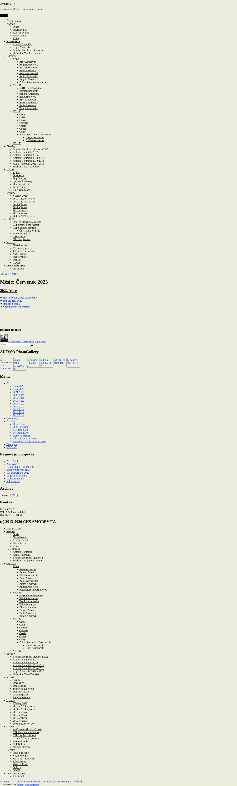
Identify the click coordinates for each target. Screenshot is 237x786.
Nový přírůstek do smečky (16, 306)
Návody (10, 242)
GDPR (16, 262)
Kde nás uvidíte (21, 32)
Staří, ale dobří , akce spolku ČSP (20, 297)
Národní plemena (21, 239)
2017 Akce (18, 403)
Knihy (16, 38)
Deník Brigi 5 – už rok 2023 (20, 466)
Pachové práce (20, 187)
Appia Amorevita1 (28, 73)
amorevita (13, 341)
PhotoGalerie (19, 35)
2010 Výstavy (20, 213)
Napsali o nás (20, 29)
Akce (31, 341)
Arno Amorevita (27, 61)
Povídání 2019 (20, 432)
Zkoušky (10, 146)
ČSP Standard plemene (24, 227)
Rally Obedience (21, 189)
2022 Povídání (20, 427)
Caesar (22, 114)
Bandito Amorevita (29, 93)
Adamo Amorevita (28, 64)
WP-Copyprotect (32, 784)
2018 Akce (18, 400)
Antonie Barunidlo (22, 44)
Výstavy (10, 192)
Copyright (11, 444)
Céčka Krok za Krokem (25, 438)
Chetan (20, 784)
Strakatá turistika (11, 303)
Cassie (22, 125)
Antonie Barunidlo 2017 (25, 152)
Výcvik (10, 169)
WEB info (11, 447)
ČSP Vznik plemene (29, 230)
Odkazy (17, 259)
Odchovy (11, 56)
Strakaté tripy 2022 (12, 300)
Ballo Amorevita (27, 96)
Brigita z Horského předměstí (28, 50)
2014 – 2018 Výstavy (24, 201)
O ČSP (10, 219)
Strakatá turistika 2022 (17, 472)
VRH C (17, 111)
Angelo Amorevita (28, 79)
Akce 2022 (40, 341)
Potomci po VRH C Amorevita (35, 134)
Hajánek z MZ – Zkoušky (26, 166)
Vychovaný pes (21, 248)
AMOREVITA (8, 4)
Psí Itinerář (18, 268)
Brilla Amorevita (27, 105)
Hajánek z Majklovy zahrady (27, 53)
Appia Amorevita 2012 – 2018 (28, 163)
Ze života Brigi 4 (15, 478)
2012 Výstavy (20, 207)
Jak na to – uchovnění (24, 251)
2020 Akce (18, 394)
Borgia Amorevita (28, 108)
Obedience (18, 175)
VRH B (17, 85)
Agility (16, 172)
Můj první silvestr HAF (18, 469)
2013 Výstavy (20, 204)
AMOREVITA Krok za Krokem (29, 441)
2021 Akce (18, 392)
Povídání (10, 421)
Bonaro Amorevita (28, 102)
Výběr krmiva (20, 254)
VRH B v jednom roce (31, 88)
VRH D (17, 143)
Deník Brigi (19, 424)
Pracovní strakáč (21, 233)
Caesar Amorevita (35, 137)
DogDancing (19, 178)
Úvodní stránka (14, 21)
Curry (22, 131)
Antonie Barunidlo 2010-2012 (28, 160)
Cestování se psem (15, 265)
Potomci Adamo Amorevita (33, 82)
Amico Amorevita (28, 76)
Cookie (23, 120)
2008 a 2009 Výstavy (24, 216)
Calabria (23, 123)
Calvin (22, 117)
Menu (3, 15)
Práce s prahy (13, 481)
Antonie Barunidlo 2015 (25, 155)
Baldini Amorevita (28, 90)
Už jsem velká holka (16, 475)
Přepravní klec (20, 256)
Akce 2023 (18, 386)
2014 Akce (18, 412)
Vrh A (16, 58)
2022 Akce (8, 290)
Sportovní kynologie (23, 181)
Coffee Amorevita (35, 140)
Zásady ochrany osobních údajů (32, 781)
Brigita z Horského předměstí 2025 (31, 149)
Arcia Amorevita (27, 70)
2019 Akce (18, 397)
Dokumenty (12, 418)
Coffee (22, 128)
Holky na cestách (21, 435)
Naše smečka (13, 41)
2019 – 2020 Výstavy (24, 198)
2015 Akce (18, 409)
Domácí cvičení (21, 184)
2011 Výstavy (20, 210)
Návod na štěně (21, 245)
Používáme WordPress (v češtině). (66, 781)
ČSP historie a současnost (26, 224)
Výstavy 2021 (20, 195)
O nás (16, 26)
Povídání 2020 (20, 429)
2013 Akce (18, 415)
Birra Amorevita (27, 99)
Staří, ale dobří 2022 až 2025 (27, 222)
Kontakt (10, 23)
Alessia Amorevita (28, 67)
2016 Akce (18, 406)
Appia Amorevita (21, 47)
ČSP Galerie (19, 236)
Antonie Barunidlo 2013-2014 (28, 157)
